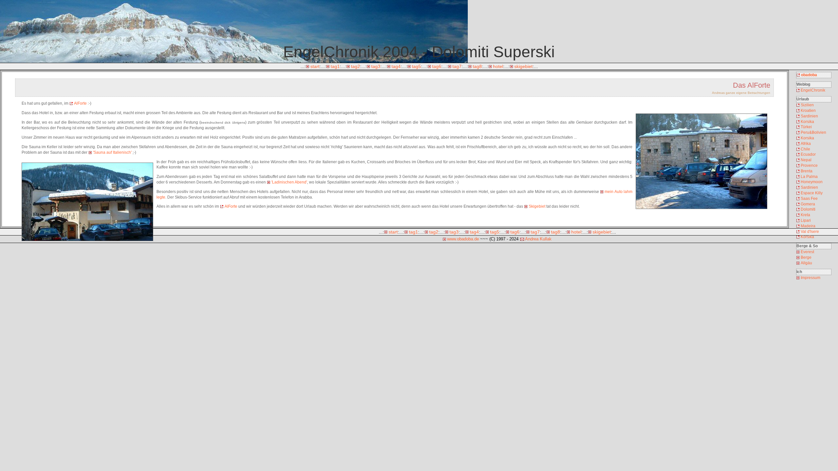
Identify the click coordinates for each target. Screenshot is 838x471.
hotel (498, 66)
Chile (805, 149)
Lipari (806, 220)
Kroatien (808, 110)
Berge (806, 257)
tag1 (335, 66)
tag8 (477, 66)
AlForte (80, 103)
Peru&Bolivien (813, 132)
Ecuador (808, 154)
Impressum (810, 277)
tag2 (355, 66)
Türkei (806, 127)
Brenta (806, 171)
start (314, 66)
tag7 (457, 66)
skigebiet (523, 66)
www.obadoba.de (463, 238)
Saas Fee (809, 198)
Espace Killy (812, 193)
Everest (807, 252)
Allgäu (806, 263)
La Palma (809, 176)
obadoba (809, 75)
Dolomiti (808, 209)
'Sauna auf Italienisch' (112, 152)
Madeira (808, 226)
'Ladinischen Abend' (289, 182)
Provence (809, 165)
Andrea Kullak (538, 238)
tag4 (396, 66)
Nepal (806, 160)
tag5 (416, 66)
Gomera (808, 204)
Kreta (805, 215)
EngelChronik (813, 90)
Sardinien (809, 116)
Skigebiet (537, 206)
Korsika (807, 121)
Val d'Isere (810, 231)
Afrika (806, 143)
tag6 (436, 66)
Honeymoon (812, 182)
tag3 (375, 66)
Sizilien (807, 105)
